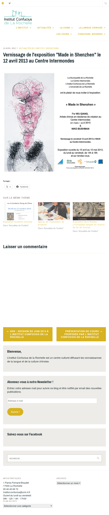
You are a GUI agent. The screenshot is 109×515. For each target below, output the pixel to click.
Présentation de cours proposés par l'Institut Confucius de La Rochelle (80, 334)
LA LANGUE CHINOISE (91, 27)
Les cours (62, 34)
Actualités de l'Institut (32, 48)
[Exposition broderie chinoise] (19, 211)
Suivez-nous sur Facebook (24, 434)
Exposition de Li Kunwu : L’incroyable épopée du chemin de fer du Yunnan (89, 224)
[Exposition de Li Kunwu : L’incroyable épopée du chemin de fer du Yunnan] (89, 211)
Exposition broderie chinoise (17, 221)
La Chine (65, 27)
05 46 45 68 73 (10, 489)
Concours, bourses (90, 34)
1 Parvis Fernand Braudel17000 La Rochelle (16, 484)
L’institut (22, 27)
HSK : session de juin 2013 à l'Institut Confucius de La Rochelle (29, 334)
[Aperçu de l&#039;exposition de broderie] (54, 211)
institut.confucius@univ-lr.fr (16, 492)
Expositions (52, 48)
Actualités (44, 27)
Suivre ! (15, 412)
